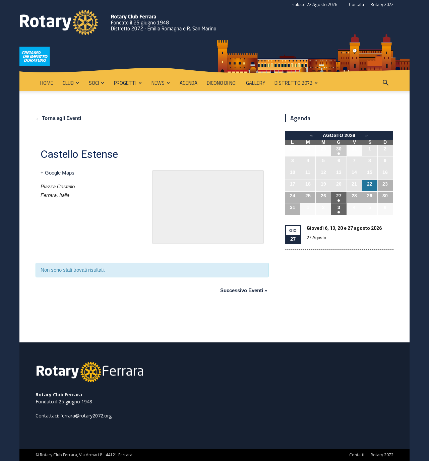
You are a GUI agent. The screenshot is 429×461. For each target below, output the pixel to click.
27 (339, 195)
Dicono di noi (222, 83)
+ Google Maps (57, 173)
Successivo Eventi (243, 290)
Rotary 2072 (381, 4)
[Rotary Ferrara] (214, 42)
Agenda (188, 83)
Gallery (255, 83)
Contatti (356, 4)
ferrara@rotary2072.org (86, 415)
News (158, 83)
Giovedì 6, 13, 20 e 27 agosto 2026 (344, 228)
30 (339, 148)
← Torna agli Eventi (58, 118)
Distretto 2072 (293, 83)
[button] (385, 83)
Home (46, 83)
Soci (94, 83)
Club (68, 83)
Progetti (125, 83)
